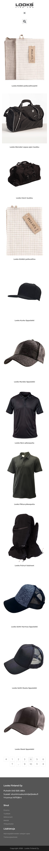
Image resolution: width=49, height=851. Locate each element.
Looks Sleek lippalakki (24, 749)
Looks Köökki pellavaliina (24, 259)
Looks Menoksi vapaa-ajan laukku (24, 147)
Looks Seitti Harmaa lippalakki (24, 627)
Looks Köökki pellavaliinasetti (24, 86)
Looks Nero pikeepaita (24, 443)
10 (31, 764)
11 (37, 764)
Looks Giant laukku (24, 198)
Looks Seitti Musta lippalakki (24, 688)
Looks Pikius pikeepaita (24, 504)
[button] (24, 13)
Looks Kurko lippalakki (24, 320)
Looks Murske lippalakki (24, 382)
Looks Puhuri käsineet (24, 565)
